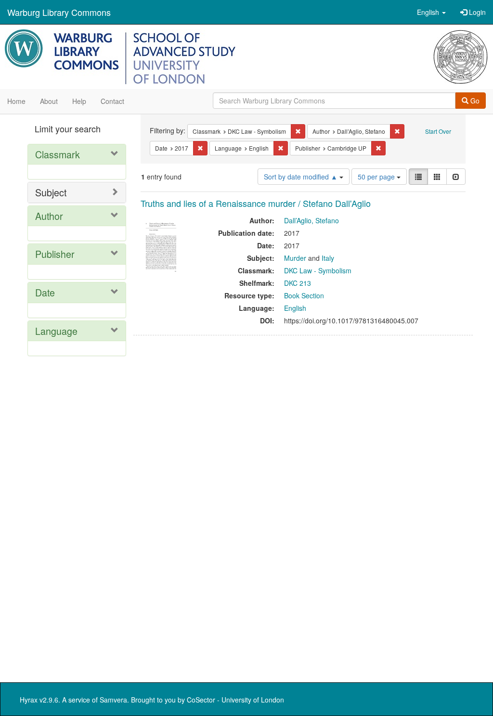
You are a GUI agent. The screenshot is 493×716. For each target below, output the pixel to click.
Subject (50, 192)
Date (45, 292)
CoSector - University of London (235, 699)
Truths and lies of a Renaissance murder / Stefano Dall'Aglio (256, 203)
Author (49, 216)
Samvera (113, 699)
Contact (112, 101)
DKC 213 (297, 283)
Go (474, 100)
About (49, 101)
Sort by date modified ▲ (301, 176)
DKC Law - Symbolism (317, 270)
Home (16, 101)
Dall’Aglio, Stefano (311, 220)
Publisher (55, 254)
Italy (328, 258)
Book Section (304, 295)
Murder (295, 258)
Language (56, 331)
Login (476, 12)
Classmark (57, 154)
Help (79, 101)
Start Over (438, 131)
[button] (431, 12)
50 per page (377, 176)
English (295, 308)
